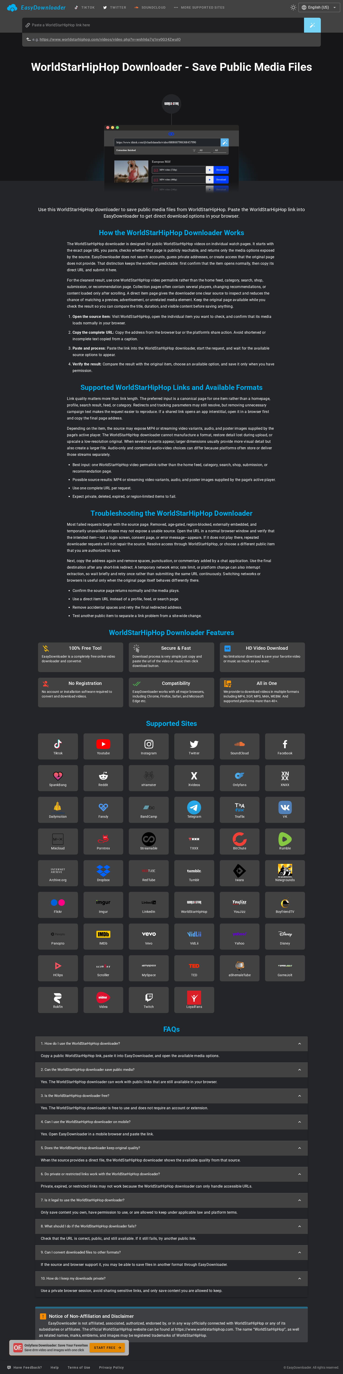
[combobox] (319, 7)
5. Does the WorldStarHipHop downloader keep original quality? (90, 1148)
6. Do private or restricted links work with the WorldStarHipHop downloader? (100, 1174)
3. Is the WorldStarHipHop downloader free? (75, 1096)
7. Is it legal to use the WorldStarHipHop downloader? (82, 1200)
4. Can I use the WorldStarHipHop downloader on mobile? (85, 1122)
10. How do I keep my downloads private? (73, 1278)
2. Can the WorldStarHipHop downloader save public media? (87, 1070)
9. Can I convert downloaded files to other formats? (81, 1252)
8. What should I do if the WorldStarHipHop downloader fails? (88, 1226)
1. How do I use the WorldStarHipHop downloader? (80, 1043)
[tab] (36, 7)
